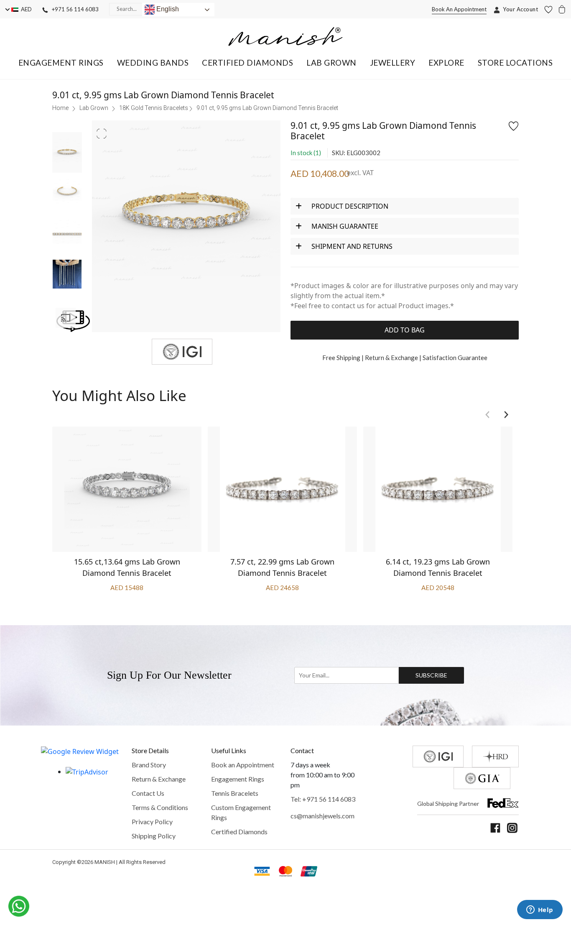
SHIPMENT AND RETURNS (352, 246)
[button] (61, 62)
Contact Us (148, 793)
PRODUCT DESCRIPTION (349, 206)
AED (25, 9)
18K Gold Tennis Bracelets (153, 108)
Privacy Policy (152, 821)
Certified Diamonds (239, 832)
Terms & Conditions (160, 807)
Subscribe (432, 675)
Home (60, 108)
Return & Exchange (159, 779)
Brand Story (149, 765)
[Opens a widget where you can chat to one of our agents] (540, 910)
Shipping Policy (154, 836)
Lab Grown (93, 108)
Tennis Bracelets (234, 793)
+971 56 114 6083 (73, 9)
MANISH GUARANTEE (344, 226)
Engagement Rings (237, 779)
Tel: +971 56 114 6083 (323, 799)
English (167, 9)
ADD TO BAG (405, 330)
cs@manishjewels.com (322, 816)
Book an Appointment (242, 765)
